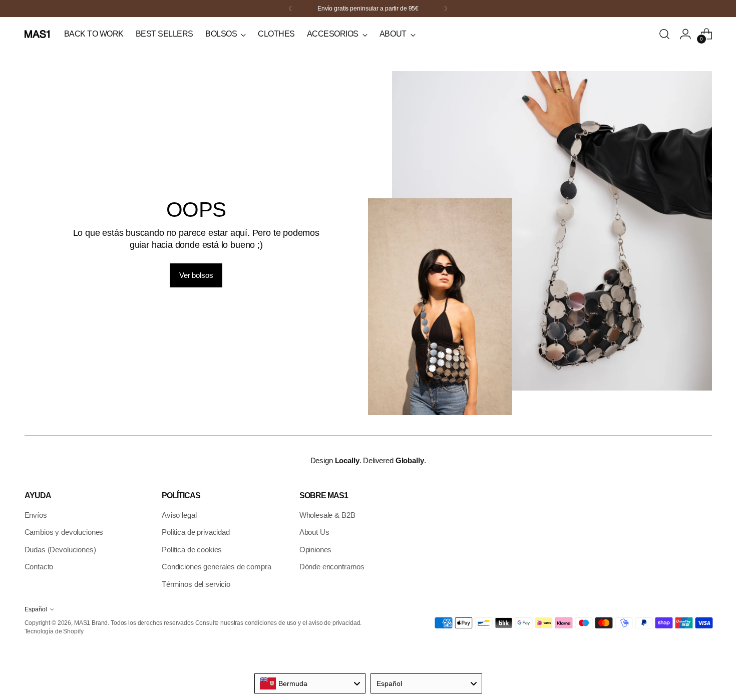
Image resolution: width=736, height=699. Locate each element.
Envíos (36, 515)
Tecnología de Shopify (54, 631)
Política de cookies (192, 549)
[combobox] (310, 683)
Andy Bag (279, 82)
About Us (314, 532)
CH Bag (276, 117)
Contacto (39, 566)
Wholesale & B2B (327, 515)
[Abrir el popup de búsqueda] (664, 34)
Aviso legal (179, 515)
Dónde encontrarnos (331, 566)
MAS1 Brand (91, 622)
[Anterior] (290, 8)
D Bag (273, 105)
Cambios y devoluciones (64, 532)
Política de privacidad (196, 532)
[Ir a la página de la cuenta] (685, 34)
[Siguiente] (446, 8)
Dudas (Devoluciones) (60, 549)
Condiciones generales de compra (216, 566)
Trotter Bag (280, 94)
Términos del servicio (196, 584)
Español (36, 609)
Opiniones (315, 549)
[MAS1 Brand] (37, 34)
